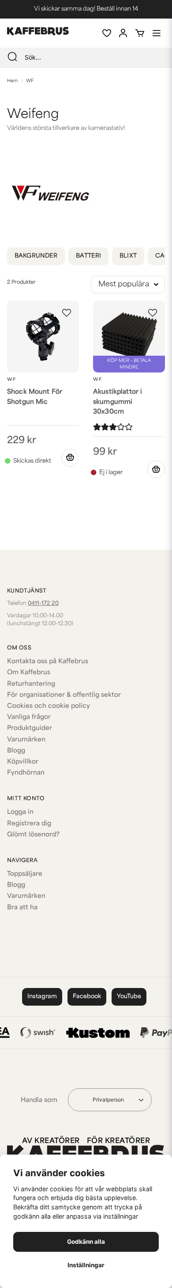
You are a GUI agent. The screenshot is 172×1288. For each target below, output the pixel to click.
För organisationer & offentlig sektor (64, 695)
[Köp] (70, 458)
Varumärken (26, 740)
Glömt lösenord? (33, 835)
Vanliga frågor (29, 717)
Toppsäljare (24, 874)
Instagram (42, 996)
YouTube (129, 996)
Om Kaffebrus (28, 672)
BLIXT (128, 256)
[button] (67, 313)
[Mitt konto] (123, 33)
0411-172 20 (43, 603)
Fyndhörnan (26, 773)
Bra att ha (22, 907)
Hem (12, 81)
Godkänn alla (86, 1241)
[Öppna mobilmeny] (156, 33)
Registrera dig (29, 824)
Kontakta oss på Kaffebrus (47, 661)
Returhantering (31, 684)
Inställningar (86, 1265)
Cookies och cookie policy (48, 706)
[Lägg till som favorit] (106, 33)
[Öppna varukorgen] (139, 33)
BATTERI (88, 256)
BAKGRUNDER (36, 256)
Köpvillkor (22, 762)
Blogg (16, 751)
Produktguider (29, 728)
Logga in (20, 812)
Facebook (87, 996)
